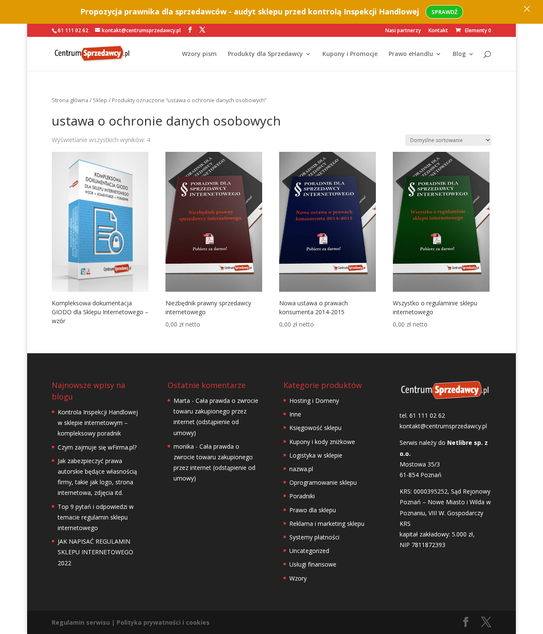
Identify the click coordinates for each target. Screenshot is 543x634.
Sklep (100, 100)
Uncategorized (309, 551)
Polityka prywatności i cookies (163, 622)
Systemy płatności (314, 537)
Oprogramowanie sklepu (323, 482)
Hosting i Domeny (314, 401)
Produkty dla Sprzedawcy (265, 54)
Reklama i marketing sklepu (326, 523)
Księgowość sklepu (315, 428)
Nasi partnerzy (403, 31)
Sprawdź (444, 12)
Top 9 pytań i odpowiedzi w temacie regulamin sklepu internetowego (96, 517)
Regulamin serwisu (81, 622)
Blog (459, 54)
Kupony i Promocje (350, 54)
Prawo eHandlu (411, 54)
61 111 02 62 (73, 30)
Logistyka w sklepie (315, 455)
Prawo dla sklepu (312, 510)
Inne (295, 414)
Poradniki (302, 496)
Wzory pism (199, 54)
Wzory (298, 578)
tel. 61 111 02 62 (422, 415)
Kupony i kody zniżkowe (322, 442)
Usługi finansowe (312, 564)
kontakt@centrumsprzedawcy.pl (443, 426)
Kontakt (438, 31)
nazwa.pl (301, 469)
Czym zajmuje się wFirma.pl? (97, 447)
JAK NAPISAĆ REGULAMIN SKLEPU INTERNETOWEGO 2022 (95, 552)
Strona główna (70, 100)
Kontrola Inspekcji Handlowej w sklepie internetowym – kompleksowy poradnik (98, 422)
